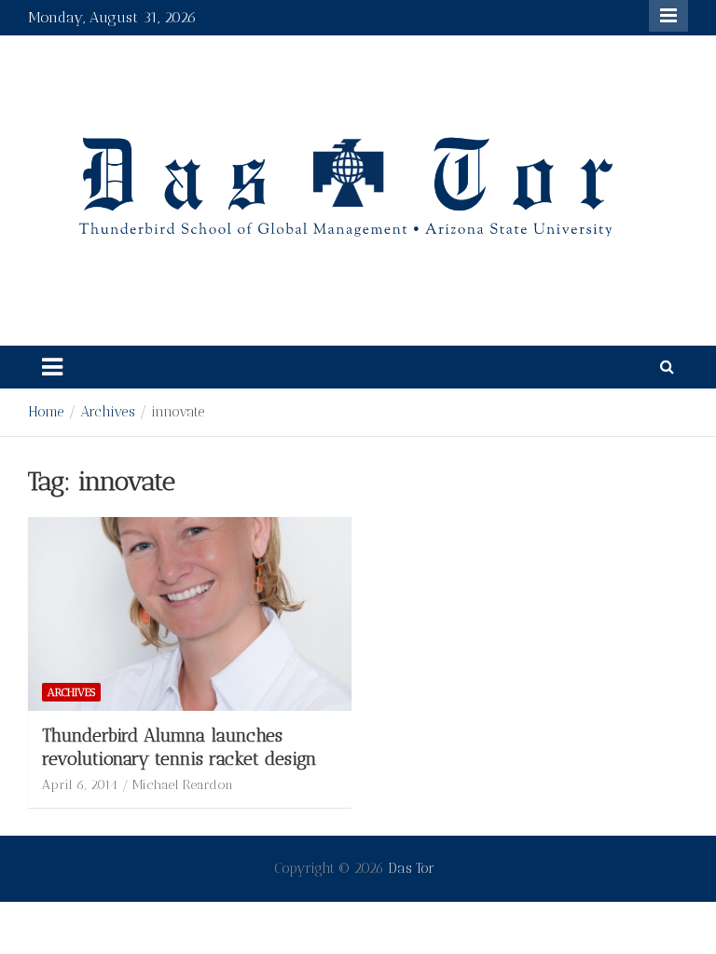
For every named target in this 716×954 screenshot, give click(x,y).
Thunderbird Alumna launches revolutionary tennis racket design (179, 747)
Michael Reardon (182, 785)
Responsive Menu (668, 16)
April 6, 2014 (79, 785)
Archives (71, 692)
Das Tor (411, 868)
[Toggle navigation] (52, 367)
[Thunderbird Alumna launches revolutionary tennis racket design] (189, 614)
